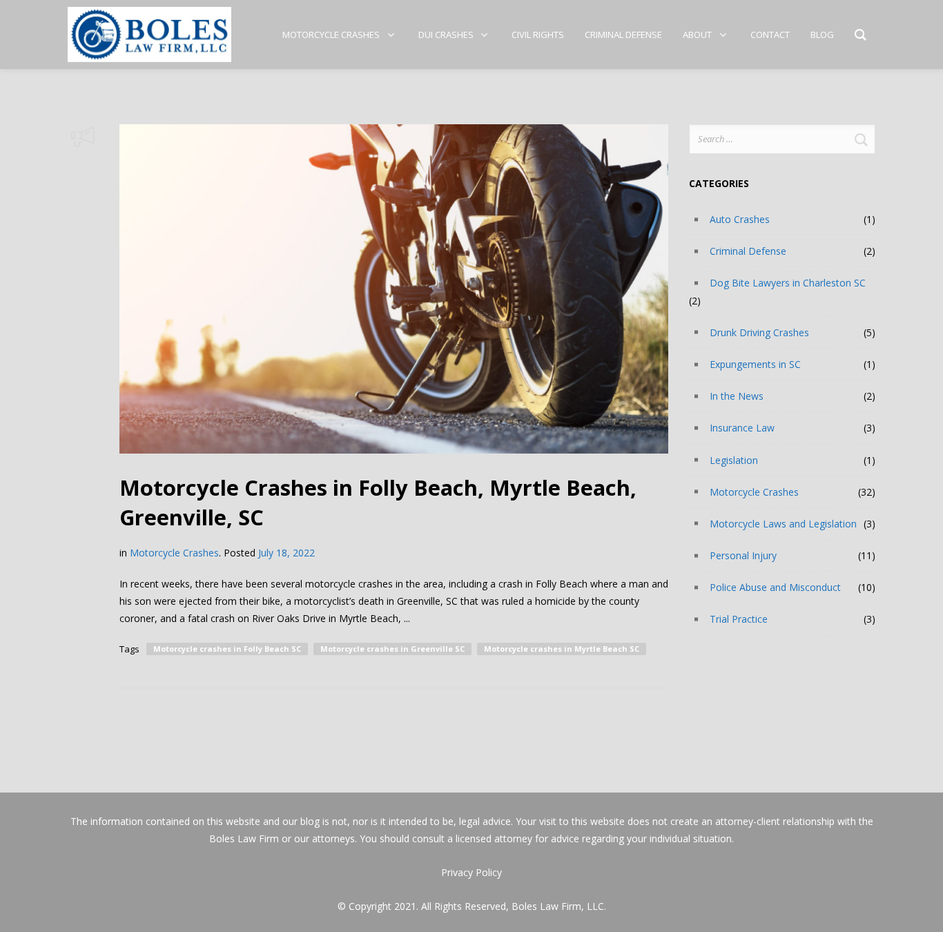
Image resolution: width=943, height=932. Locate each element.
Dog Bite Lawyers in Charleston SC (788, 282)
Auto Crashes (740, 219)
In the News (737, 395)
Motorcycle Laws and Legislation (783, 523)
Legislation (734, 460)
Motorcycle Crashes (174, 552)
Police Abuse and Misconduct (775, 587)
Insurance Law (742, 427)
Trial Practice (739, 618)
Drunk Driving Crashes (759, 332)
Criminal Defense (748, 251)
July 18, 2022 (286, 552)
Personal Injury (743, 555)
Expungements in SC (755, 364)
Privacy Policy (471, 872)
